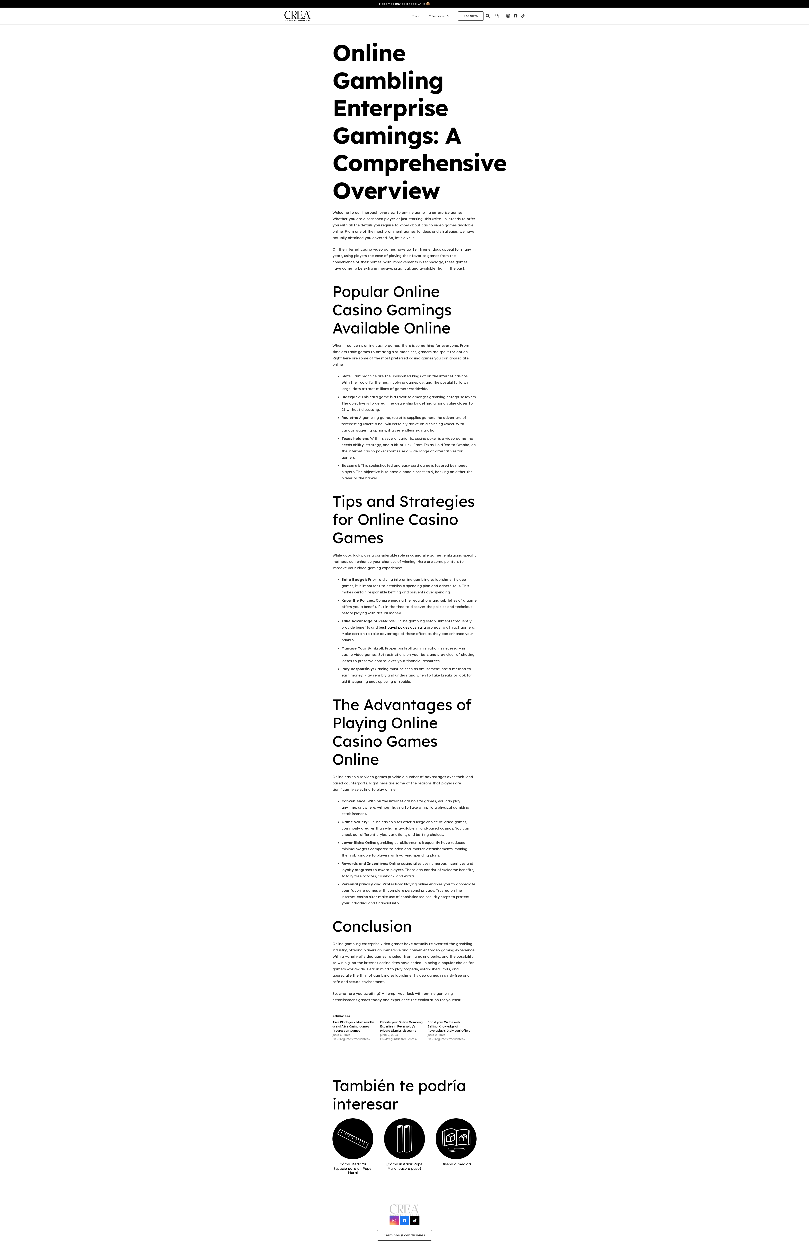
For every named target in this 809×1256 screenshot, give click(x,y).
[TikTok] (523, 16)
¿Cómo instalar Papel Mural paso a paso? (404, 1166)
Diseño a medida (456, 1164)
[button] (488, 16)
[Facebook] (515, 16)
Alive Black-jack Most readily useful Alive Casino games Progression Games (353, 1026)
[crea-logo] (297, 16)
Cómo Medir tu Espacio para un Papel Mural (352, 1168)
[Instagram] (508, 16)
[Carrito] (496, 16)
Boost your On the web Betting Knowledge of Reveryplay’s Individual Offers (448, 1026)
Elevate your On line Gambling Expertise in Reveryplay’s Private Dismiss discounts (401, 1026)
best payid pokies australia (402, 627)
